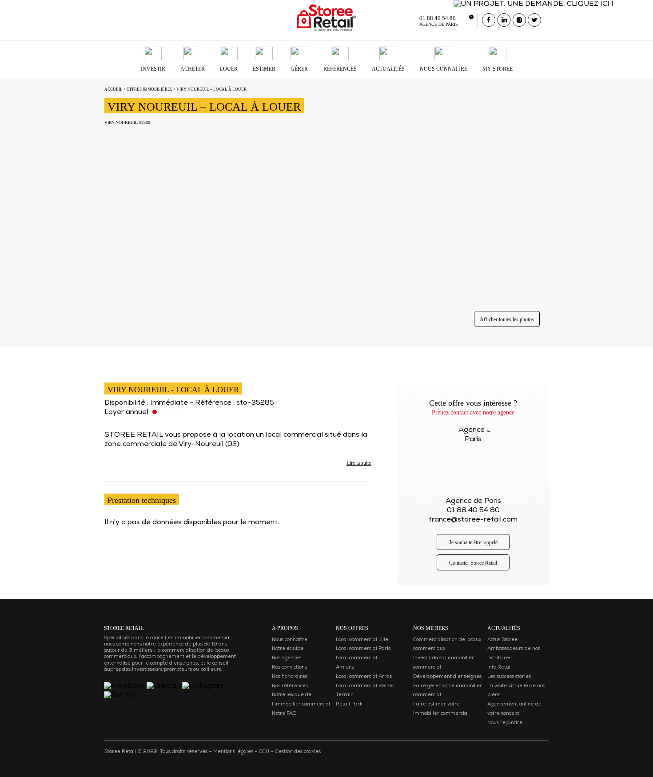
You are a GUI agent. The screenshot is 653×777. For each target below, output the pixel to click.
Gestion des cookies (298, 751)
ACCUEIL (113, 89)
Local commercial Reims (365, 686)
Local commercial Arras (364, 676)
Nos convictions (289, 667)
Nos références (290, 686)
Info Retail (499, 667)
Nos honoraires (289, 676)
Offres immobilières (149, 89)
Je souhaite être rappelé (473, 542)
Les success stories (509, 676)
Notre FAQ (284, 713)
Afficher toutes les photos (507, 319)
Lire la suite (358, 463)
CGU (264, 751)
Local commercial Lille (362, 640)
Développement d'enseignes (447, 676)
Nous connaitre (289, 640)
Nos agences (286, 658)
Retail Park (349, 704)
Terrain (345, 695)
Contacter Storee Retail (473, 563)
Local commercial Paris (363, 648)
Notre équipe (287, 648)
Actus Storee (502, 640)
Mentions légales (233, 751)
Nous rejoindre (504, 723)
